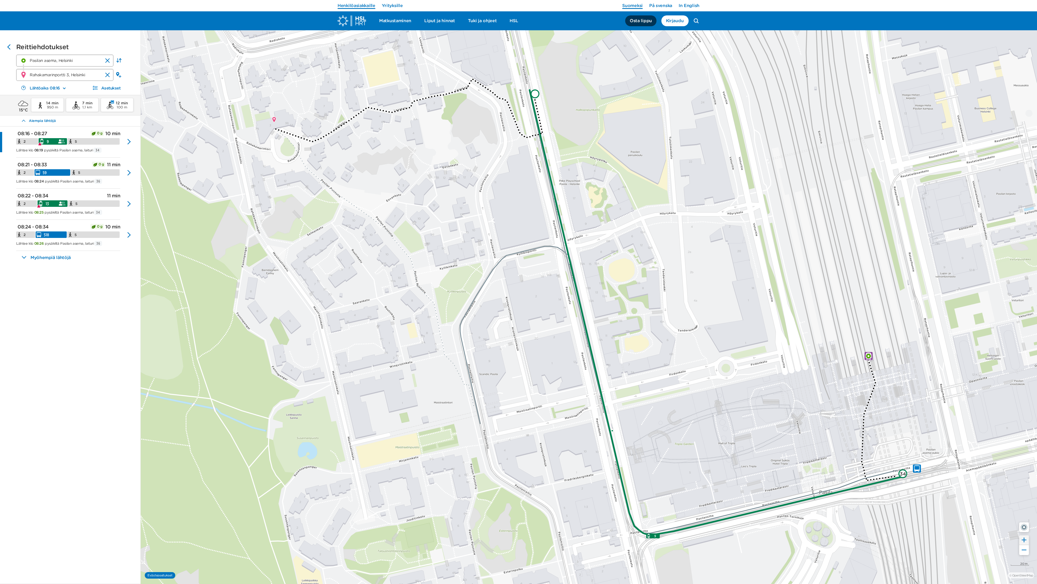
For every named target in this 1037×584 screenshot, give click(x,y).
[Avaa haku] (696, 20)
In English (689, 5)
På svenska (660, 5)
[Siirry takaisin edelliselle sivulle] (9, 47)
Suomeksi (632, 5)
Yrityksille (392, 5)
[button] (118, 61)
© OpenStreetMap (1021, 575)
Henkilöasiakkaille (356, 5)
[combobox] (64, 61)
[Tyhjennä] (107, 61)
